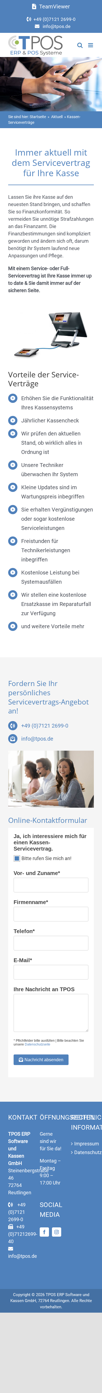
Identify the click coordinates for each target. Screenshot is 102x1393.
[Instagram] (56, 1232)
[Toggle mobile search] (80, 45)
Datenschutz (82, 1152)
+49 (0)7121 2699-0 (54, 19)
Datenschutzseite (37, 1044)
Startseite (38, 117)
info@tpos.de (56, 26)
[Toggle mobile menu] (91, 45)
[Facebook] (44, 1232)
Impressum (82, 1143)
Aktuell (57, 117)
